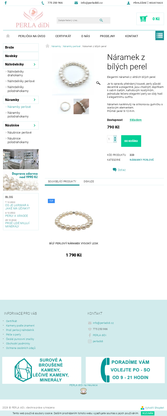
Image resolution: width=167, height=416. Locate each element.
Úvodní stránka (8, 36)
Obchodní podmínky (18, 343)
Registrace (156, 3)
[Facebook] (6, 2)
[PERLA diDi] (33, 18)
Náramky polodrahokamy (18, 114)
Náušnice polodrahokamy (18, 140)
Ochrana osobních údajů (20, 348)
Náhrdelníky (14, 64)
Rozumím (147, 413)
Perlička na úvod (31, 36)
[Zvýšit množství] (115, 137)
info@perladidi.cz (103, 322)
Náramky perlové (19, 107)
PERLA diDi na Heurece (83, 385)
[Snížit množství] (115, 141)
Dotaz (122, 169)
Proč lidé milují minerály (17, 224)
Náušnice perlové (20, 132)
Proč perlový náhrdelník (20, 330)
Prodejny (107, 36)
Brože (9, 47)
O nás (85, 36)
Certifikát (63, 36)
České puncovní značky (20, 339)
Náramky (12, 100)
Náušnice (12, 125)
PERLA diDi (99, 335)
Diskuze (89, 181)
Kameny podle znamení (20, 325)
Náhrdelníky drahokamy (16, 73)
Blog (9, 197)
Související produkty (62, 181)
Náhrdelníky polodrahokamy (18, 89)
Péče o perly (13, 334)
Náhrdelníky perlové (21, 81)
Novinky (11, 56)
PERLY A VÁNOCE (16, 215)
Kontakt (131, 36)
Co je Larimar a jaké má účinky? (17, 207)
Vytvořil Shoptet (154, 407)
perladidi (98, 341)
